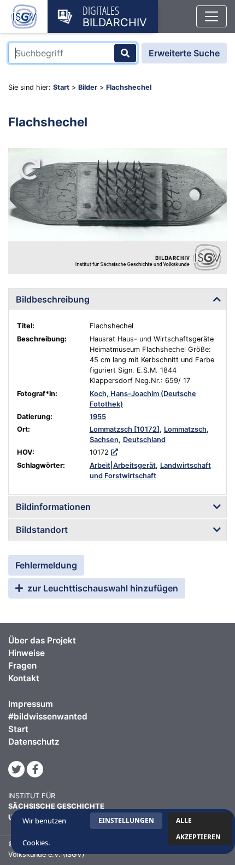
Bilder (87, 87)
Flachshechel (128, 87)
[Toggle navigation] (211, 16)
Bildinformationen (53, 506)
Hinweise (26, 653)
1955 (98, 417)
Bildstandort (42, 529)
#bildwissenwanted (47, 716)
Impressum (30, 704)
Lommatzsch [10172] (125, 429)
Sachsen (104, 440)
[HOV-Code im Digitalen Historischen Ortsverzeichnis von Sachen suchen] (114, 452)
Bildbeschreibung (53, 299)
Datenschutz (34, 741)
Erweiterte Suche (184, 53)
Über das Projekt (42, 640)
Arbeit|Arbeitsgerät (123, 465)
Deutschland (144, 440)
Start (61, 87)
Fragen (22, 665)
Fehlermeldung (46, 565)
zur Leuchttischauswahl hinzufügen (101, 588)
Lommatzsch (185, 429)
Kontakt (23, 678)
